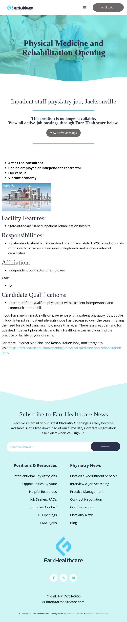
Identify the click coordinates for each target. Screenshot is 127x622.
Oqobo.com (70, 613)
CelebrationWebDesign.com (97, 613)
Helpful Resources (43, 491)
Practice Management (87, 491)
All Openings (47, 515)
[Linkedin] (73, 578)
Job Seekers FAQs (43, 499)
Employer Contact (43, 507)
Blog (73, 523)
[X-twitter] (63, 578)
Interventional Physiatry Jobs (35, 476)
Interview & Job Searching (89, 484)
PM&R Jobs (48, 523)
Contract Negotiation (86, 499)
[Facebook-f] (54, 578)
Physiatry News (82, 515)
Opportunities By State (39, 484)
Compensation (81, 507)
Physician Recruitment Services (94, 476)
